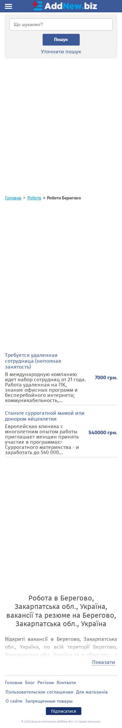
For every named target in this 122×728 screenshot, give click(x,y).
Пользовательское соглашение (40, 692)
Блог (30, 682)
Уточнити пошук (61, 52)
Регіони (45, 682)
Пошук (61, 39)
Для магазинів (92, 692)
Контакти (66, 682)
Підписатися (63, 711)
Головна (13, 682)
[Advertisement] (61, 121)
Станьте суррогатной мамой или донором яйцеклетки (45, 416)
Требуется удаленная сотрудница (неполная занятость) (33, 361)
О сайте (14, 701)
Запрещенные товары (49, 701)
